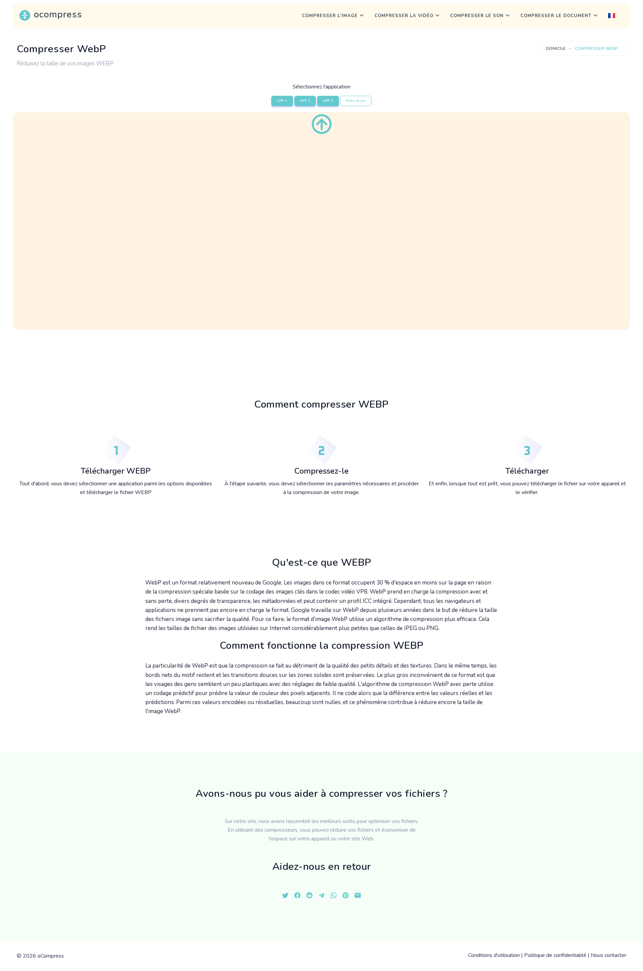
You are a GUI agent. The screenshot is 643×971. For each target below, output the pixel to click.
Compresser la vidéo (403, 16)
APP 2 (305, 100)
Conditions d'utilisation (494, 955)
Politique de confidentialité (555, 955)
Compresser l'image (330, 16)
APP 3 (328, 100)
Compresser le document (555, 16)
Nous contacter (608, 955)
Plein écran (356, 100)
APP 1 (282, 100)
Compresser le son (477, 16)
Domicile (556, 48)
